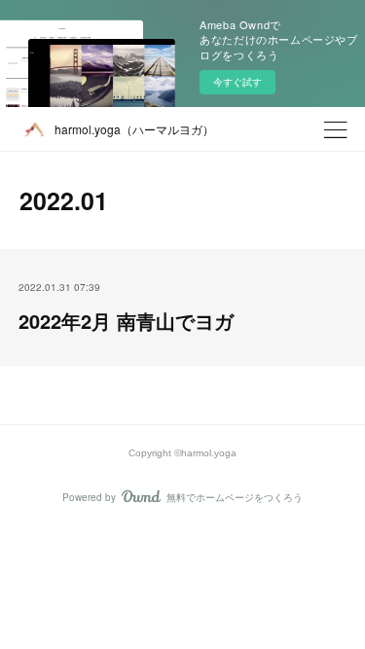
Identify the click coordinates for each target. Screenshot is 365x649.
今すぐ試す (237, 82)
